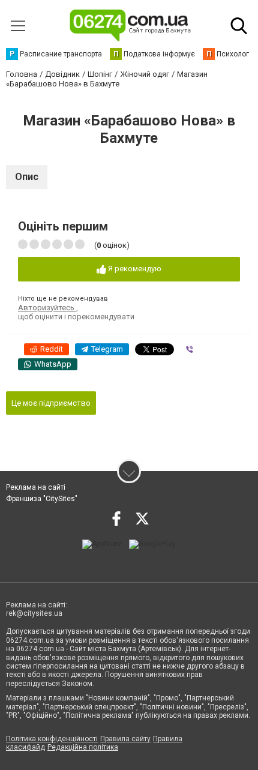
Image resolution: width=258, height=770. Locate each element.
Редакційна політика (82, 747)
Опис (26, 176)
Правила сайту (125, 739)
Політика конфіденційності (52, 739)
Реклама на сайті (35, 487)
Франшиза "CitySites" (41, 499)
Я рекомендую (133, 268)
